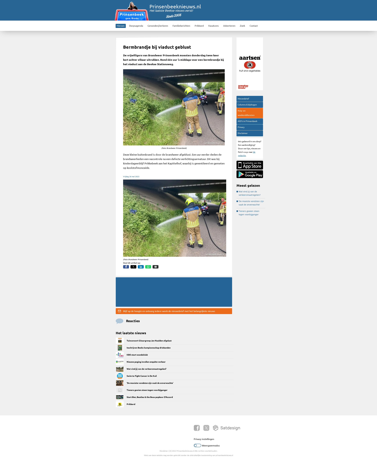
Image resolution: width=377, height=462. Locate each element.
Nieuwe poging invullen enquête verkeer (146, 362)
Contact (254, 25)
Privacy (241, 127)
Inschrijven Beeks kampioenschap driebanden (149, 348)
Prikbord (199, 25)
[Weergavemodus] (197, 446)
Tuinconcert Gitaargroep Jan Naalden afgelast (149, 341)
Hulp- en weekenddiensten (246, 113)
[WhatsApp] (148, 266)
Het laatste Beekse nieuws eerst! (171, 10)
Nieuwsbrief (243, 98)
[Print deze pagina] (155, 266)
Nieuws (121, 25)
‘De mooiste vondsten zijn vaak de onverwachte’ (150, 383)
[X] (133, 266)
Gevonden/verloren (158, 25)
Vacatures (213, 25)
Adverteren (229, 25)
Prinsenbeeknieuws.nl (175, 6)
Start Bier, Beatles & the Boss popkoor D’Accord (150, 397)
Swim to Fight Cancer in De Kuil (142, 376)
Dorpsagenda (136, 25)
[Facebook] (126, 266)
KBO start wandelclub (137, 355)
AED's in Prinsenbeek (247, 121)
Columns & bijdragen (247, 105)
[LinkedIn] (141, 266)
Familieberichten (181, 25)
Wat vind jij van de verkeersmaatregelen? (146, 369)
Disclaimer (243, 133)
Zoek (242, 25)
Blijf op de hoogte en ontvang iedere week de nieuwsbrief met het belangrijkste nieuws (169, 311)
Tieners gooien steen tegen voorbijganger (147, 390)
